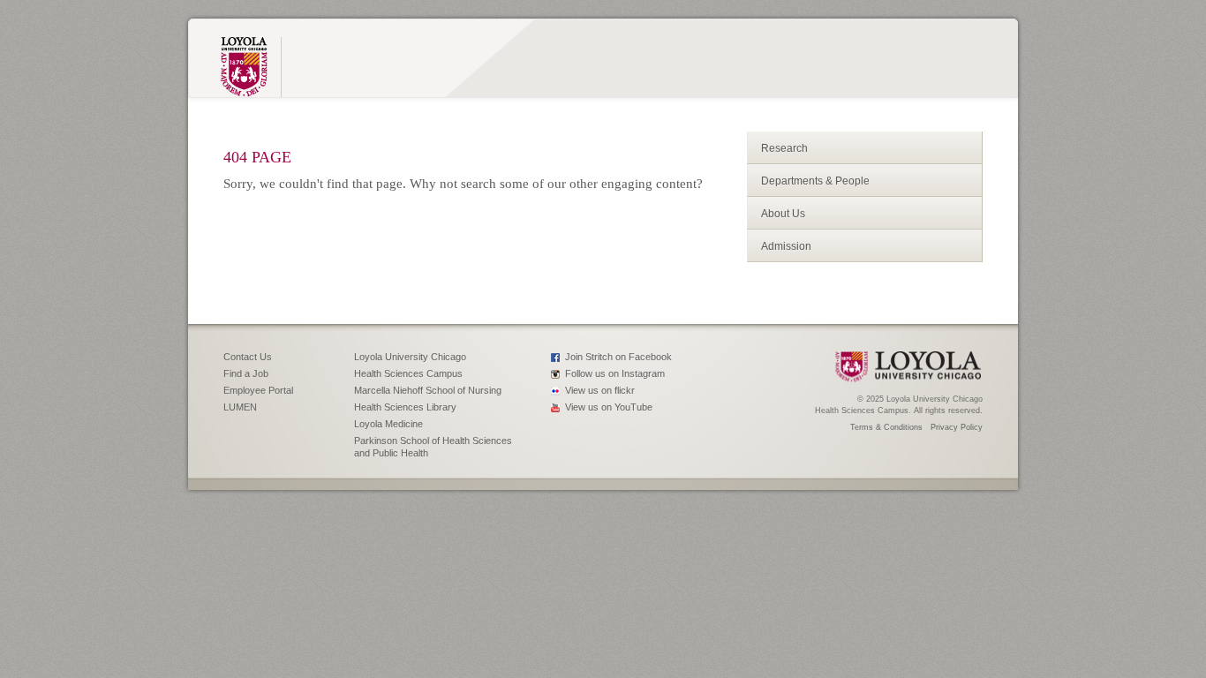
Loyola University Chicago (410, 356)
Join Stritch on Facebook (618, 356)
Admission (786, 246)
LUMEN (240, 407)
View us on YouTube (608, 407)
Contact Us (247, 356)
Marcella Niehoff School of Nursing (427, 390)
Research (784, 148)
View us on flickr (600, 390)
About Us (783, 213)
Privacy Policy (957, 427)
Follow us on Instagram (615, 373)
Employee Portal (258, 390)
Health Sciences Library (405, 407)
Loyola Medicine (388, 423)
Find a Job (245, 373)
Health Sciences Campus (408, 373)
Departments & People (815, 181)
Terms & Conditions (886, 427)
